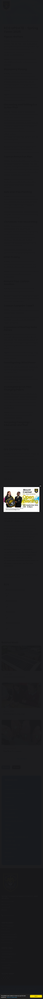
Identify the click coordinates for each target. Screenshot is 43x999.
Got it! (36, 996)
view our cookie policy (12, 997)
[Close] (40, 486)
